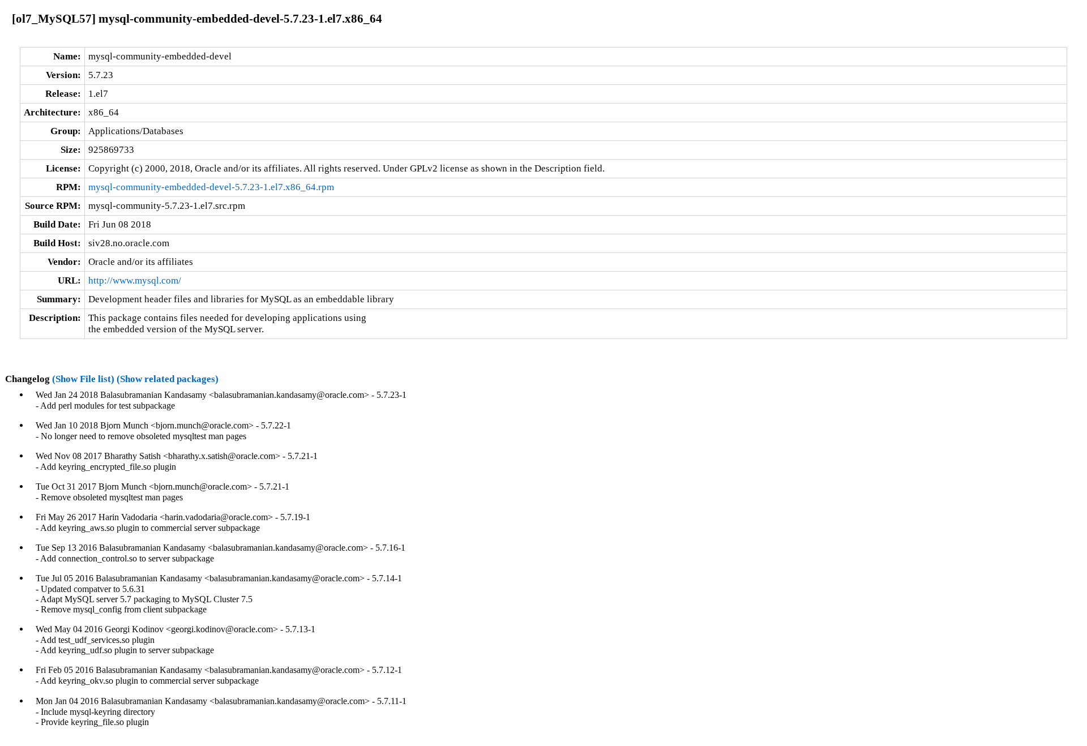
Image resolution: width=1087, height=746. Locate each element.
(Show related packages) (168, 379)
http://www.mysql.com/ (134, 280)
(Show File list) (83, 379)
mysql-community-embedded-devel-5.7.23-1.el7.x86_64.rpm (211, 187)
